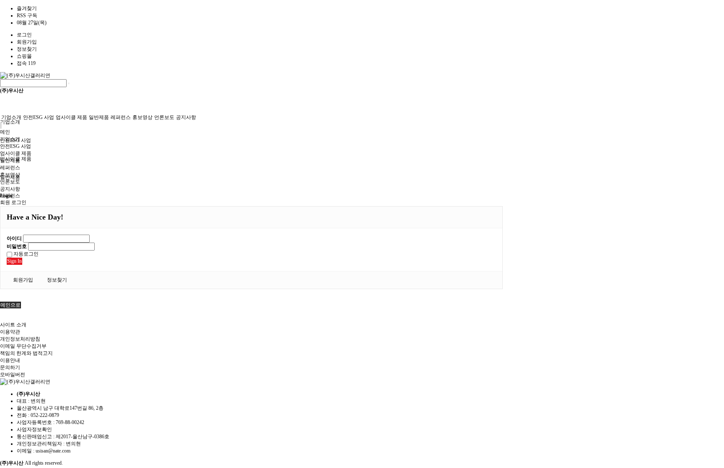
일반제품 (99, 117)
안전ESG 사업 (38, 117)
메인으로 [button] (10, 305)
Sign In (14, 261)
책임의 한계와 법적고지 (26, 353)
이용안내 (10, 360)
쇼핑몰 (24, 56)
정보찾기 (27, 49)
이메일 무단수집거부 (23, 346)
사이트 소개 (13, 325)
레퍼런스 (121, 117)
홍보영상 (142, 117)
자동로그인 (25, 254)
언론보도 (164, 117)
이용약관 (10, 332)
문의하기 (10, 367)
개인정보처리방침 (20, 339)
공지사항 (186, 117)
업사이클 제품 (71, 117)
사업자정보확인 (34, 429)
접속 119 (26, 63)
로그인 (24, 35)
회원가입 (27, 42)
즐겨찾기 (27, 8)
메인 (5, 132)
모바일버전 (12, 375)
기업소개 (10, 122)
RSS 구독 (27, 15)
